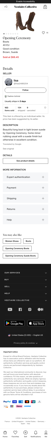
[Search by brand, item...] (6, 6)
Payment (11, 187)
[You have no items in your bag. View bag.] (45, 7)
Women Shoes (12, 241)
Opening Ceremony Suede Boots (20, 255)
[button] (45, 7)
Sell (7, 286)
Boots (28, 241)
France (7, 421)
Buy (7, 280)
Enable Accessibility (25, 1)
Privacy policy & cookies (24, 343)
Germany (41, 421)
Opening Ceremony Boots (17, 248)
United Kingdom (18, 421)
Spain (23, 424)
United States (31, 421)
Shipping (11, 198)
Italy (28, 424)
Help (9, 219)
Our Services (12, 273)
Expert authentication (18, 177)
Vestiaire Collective (17, 300)
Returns (11, 209)
